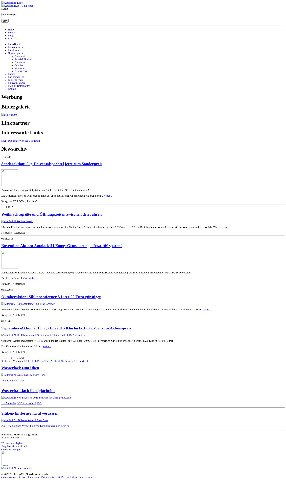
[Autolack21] (16, 468)
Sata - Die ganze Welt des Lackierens (20, 140)
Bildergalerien (15, 80)
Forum (11, 32)
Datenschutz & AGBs (52, 477)
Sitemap (22, 477)
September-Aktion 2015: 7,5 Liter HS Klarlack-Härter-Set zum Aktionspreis (66, 328)
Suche (90, 477)
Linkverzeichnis (16, 82)
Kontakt (12, 38)
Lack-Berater (15, 44)
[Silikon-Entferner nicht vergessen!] (24, 420)
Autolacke (20, 62)
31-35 (64, 361)
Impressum (33, 477)
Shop (10, 35)
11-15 (37, 361)
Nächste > (72, 361)
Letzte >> (84, 361)
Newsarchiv (21, 71)
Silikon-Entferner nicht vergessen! (30, 413)
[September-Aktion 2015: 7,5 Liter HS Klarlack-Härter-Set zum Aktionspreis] (43, 335)
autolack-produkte (75, 477)
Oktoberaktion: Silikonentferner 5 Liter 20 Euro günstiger (51, 297)
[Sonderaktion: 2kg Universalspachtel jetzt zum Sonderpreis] (9, 185)
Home (11, 29)
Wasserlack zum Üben (20, 368)
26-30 (57, 361)
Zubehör (19, 65)
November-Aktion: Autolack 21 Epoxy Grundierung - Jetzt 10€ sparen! (61, 245)
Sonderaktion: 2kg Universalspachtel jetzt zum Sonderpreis (51, 164)
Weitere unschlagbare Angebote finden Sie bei (14, 446)
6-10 (30, 361)
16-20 (43, 361)
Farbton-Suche (15, 47)
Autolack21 (21, 56)
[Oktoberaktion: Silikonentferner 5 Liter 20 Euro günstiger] (28, 303)
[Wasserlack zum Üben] (23, 374)
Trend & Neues (23, 59)
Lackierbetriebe (16, 77)
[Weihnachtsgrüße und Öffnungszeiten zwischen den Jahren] (17, 221)
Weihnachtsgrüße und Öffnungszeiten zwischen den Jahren (51, 214)
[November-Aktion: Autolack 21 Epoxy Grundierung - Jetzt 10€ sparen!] (9, 267)
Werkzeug (20, 68)
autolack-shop (8, 477)
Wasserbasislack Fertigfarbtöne (28, 390)
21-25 (50, 361)
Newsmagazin (15, 53)
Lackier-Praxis (15, 50)
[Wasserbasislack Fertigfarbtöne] (36, 397)
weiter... (107, 195)
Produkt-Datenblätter (19, 85)
